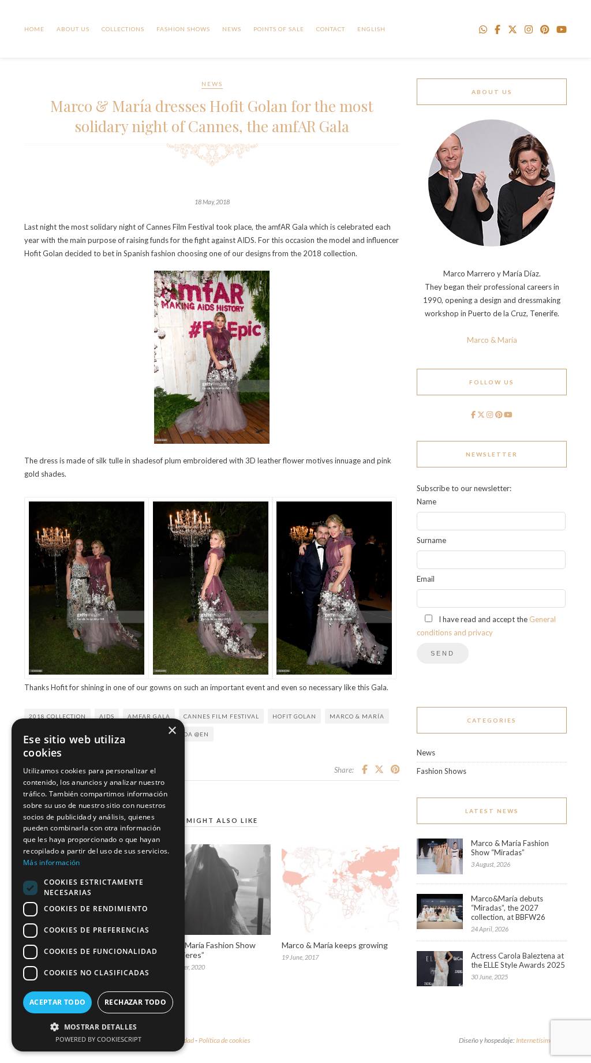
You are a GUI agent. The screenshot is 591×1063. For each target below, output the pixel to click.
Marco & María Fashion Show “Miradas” (510, 848)
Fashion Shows (183, 28)
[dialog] (98, 884)
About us (73, 28)
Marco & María (357, 716)
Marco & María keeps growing (335, 945)
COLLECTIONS (123, 28)
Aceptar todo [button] (57, 1002)
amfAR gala (149, 716)
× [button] (171, 731)
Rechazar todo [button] (135, 1002)
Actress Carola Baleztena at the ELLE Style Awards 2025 (518, 960)
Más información (51, 862)
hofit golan (294, 716)
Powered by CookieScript (98, 1039)
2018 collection (57, 716)
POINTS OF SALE (278, 28)
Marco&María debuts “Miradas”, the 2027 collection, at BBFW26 (508, 908)
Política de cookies (224, 1040)
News (231, 28)
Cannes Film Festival (221, 716)
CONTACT (330, 28)
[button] (98, 1026)
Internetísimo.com (541, 1040)
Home (34, 28)
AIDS (106, 716)
